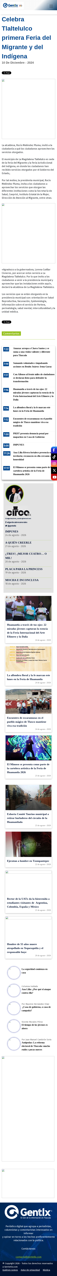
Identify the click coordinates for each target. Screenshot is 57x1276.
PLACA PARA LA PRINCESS (24, 569)
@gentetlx (11, 526)
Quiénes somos (10, 1270)
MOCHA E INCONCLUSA (22, 580)
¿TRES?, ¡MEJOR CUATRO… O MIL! (26, 556)
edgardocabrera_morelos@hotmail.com (19, 518)
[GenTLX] (28, 1218)
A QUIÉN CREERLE (18, 542)
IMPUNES (11, 531)
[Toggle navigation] (51, 6)
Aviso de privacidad (30, 1270)
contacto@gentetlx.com (29, 1257)
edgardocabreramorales (16, 522)
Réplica (46, 1270)
